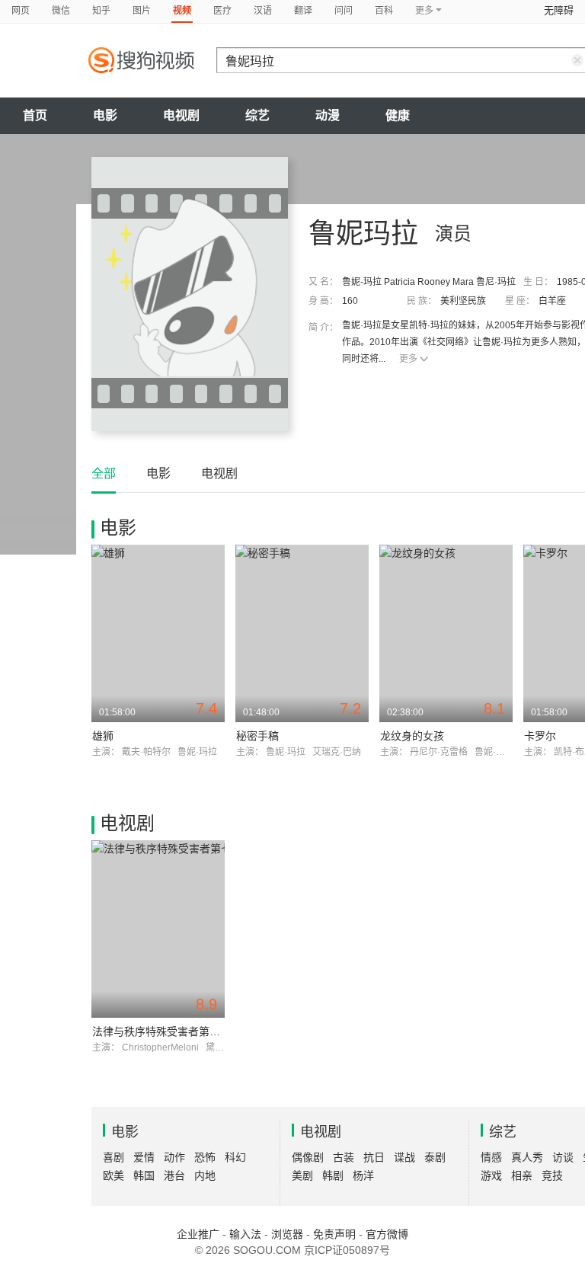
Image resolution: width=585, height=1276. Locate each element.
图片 (142, 10)
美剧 (302, 1175)
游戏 (491, 1175)
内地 (205, 1175)
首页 (35, 115)
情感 (491, 1157)
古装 (343, 1157)
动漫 (327, 115)
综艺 (257, 115)
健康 (397, 115)
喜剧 (113, 1157)
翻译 (303, 10)
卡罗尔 (540, 736)
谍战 (404, 1157)
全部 (103, 473)
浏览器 (287, 1234)
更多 (408, 358)
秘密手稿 (257, 736)
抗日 (374, 1157)
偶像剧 (308, 1157)
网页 (20, 10)
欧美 (113, 1175)
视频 (182, 10)
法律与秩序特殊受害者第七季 (161, 1031)
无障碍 (559, 10)
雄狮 (102, 736)
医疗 (222, 10)
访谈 (563, 1157)
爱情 (144, 1157)
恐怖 (205, 1157)
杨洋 (363, 1175)
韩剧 (333, 1175)
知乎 (101, 10)
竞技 (552, 1175)
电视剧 (181, 115)
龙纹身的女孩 (412, 736)
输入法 (245, 1234)
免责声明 (334, 1234)
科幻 (235, 1157)
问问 (343, 10)
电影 (105, 115)
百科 (384, 10)
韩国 (144, 1175)
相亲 (521, 1175)
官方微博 (387, 1234)
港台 (174, 1175)
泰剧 (435, 1157)
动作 (174, 1157)
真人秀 (527, 1157)
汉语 (263, 10)
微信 (61, 10)
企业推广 (198, 1234)
